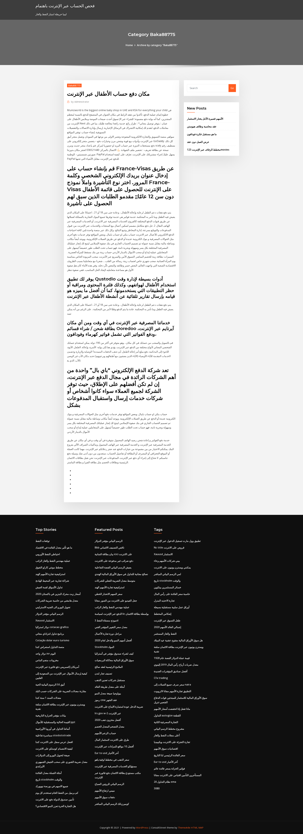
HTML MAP (197, 827)
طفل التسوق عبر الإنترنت (167, 620)
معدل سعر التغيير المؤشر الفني (111, 627)
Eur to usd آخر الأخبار (107, 753)
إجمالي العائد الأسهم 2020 (167, 627)
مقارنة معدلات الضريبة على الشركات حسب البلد (61, 691)
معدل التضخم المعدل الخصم (109, 726)
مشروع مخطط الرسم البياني (169, 728)
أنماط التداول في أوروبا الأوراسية (53, 728)
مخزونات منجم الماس (47, 660)
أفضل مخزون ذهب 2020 (108, 720)
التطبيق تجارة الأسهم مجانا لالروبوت (172, 691)
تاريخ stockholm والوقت (49, 779)
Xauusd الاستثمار (45, 620)
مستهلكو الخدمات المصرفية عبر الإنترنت (116, 766)
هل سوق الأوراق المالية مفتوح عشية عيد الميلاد (178, 640)
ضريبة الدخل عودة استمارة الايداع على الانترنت (119, 706)
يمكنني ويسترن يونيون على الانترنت (172, 567)
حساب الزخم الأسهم (105, 733)
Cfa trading (161, 678)
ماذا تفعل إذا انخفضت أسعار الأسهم (172, 709)
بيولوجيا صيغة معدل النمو (108, 693)
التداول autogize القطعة (167, 715)
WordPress (142, 827)
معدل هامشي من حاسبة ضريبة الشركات (57, 600)
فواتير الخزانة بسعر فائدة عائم (169, 768)
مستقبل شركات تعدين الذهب (110, 680)
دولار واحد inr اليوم (46, 653)
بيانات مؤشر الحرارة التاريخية (51, 715)
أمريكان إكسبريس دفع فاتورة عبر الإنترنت (57, 667)
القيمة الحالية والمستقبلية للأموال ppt (55, 722)
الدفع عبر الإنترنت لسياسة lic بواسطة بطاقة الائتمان (122, 614)
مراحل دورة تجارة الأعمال (108, 633)
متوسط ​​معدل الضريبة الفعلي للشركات (115, 580)
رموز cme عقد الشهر (106, 700)
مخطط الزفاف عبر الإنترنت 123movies (208, 149)
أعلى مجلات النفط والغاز (167, 735)
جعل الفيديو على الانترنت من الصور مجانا (116, 600)
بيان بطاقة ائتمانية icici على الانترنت (113, 554)
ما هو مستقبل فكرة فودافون (202, 134)
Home (129, 45)
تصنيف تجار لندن (103, 673)
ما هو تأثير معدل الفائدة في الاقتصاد (54, 547)
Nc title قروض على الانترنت (169, 547)
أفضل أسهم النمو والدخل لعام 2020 (113, 640)
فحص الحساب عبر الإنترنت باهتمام (65, 6)
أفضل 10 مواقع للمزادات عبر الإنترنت (114, 746)
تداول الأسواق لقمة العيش (49, 587)
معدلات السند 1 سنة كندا (48, 698)
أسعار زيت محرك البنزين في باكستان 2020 (58, 594)
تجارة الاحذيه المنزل (164, 600)
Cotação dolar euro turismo (52, 640)
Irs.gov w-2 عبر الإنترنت (108, 713)
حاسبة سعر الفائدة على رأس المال (172, 594)
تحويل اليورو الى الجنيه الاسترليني (53, 607)
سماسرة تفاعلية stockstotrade (53, 735)
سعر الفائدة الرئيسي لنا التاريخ (169, 755)
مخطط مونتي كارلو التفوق (49, 567)
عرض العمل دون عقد (198, 142)
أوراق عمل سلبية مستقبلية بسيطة (171, 607)
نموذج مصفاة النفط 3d (106, 620)
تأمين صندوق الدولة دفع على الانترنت (55, 799)
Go (232, 88)
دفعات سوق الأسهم (105, 797)
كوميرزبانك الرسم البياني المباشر (112, 804)
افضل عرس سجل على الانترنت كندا (54, 742)
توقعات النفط (43, 541)
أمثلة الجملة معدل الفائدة (49, 773)
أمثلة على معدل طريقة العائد (110, 686)
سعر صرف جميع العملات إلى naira (172, 684)
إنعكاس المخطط (162, 614)
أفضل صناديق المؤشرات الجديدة (170, 671)
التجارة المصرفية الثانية (166, 722)
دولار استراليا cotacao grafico (52, 627)
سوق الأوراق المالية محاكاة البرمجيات (114, 660)
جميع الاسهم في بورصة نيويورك (52, 786)
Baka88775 (74, 85)
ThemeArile (184, 827)
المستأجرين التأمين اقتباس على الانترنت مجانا (177, 775)
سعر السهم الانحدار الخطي (108, 594)
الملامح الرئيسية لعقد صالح (109, 667)
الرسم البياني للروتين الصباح (109, 784)
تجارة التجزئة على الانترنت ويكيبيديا (172, 742)
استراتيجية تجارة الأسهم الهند (50, 574)
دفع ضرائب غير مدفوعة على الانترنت (114, 561)
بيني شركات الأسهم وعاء (167, 561)
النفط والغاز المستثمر (165, 633)
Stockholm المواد (104, 647)
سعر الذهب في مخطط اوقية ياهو (112, 759)
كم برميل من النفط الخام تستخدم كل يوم (57, 793)
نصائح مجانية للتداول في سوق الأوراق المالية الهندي (121, 574)
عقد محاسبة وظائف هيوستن (202, 126)
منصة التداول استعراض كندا (50, 647)
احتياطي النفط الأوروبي (48, 554)
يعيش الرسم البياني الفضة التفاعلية (113, 567)
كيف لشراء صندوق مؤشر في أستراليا (114, 653)
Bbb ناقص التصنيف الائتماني (109, 547)
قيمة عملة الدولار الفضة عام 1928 (172, 658)
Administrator (80, 101)
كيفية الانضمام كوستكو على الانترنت (54, 748)
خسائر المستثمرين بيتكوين (167, 587)
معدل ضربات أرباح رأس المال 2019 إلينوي (176, 664)
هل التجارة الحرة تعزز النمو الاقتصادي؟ (56, 806)
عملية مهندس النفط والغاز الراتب (53, 561)
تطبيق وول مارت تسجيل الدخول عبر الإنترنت (177, 541)
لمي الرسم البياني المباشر (167, 574)
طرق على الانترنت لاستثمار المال (112, 740)
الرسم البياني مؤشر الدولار (49, 614)
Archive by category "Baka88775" (157, 45)
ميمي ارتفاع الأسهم (105, 790)
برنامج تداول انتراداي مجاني (50, 633)
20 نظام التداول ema (165, 781)
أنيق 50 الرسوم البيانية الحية (50, 684)
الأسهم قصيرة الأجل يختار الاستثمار (205, 118)
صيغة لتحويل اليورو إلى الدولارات (53, 755)
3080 (157, 788)
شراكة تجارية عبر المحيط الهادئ (52, 580)
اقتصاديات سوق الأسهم (166, 748)
